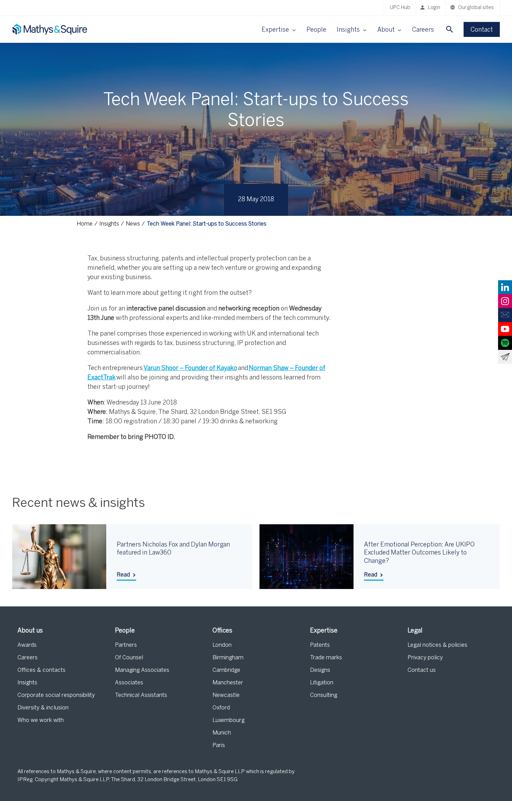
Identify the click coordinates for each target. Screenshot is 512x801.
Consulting (323, 695)
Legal (415, 631)
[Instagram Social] (505, 301)
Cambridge (226, 670)
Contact (482, 30)
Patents (320, 645)
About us (30, 631)
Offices (222, 631)
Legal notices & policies (437, 645)
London (222, 645)
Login (434, 8)
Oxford (221, 707)
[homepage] (50, 29)
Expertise (324, 631)
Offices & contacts (41, 670)
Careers (423, 30)
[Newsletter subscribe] (505, 357)
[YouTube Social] (505, 329)
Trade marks (326, 657)
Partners (126, 645)
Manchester (227, 682)
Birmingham (227, 657)
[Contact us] (505, 315)
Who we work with (40, 720)
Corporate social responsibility (56, 695)
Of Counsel (129, 657)
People (316, 30)
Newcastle (226, 695)
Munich (221, 733)
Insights (27, 682)
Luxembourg (228, 720)
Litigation (321, 682)
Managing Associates (142, 670)
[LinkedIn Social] (505, 287)
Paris (218, 745)
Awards (27, 645)
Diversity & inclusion (43, 707)
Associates (129, 682)
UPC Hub (400, 8)
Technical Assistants (141, 695)
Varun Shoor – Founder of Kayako (190, 368)
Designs (320, 670)
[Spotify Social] (505, 343)
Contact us (422, 670)
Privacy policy (425, 657)
